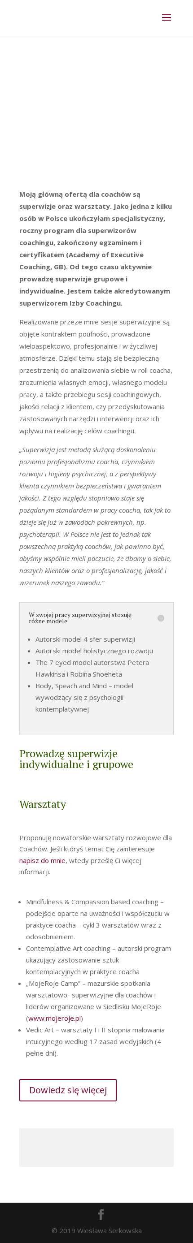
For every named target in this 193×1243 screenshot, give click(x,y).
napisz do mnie (42, 860)
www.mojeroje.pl (54, 1018)
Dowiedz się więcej (68, 1090)
